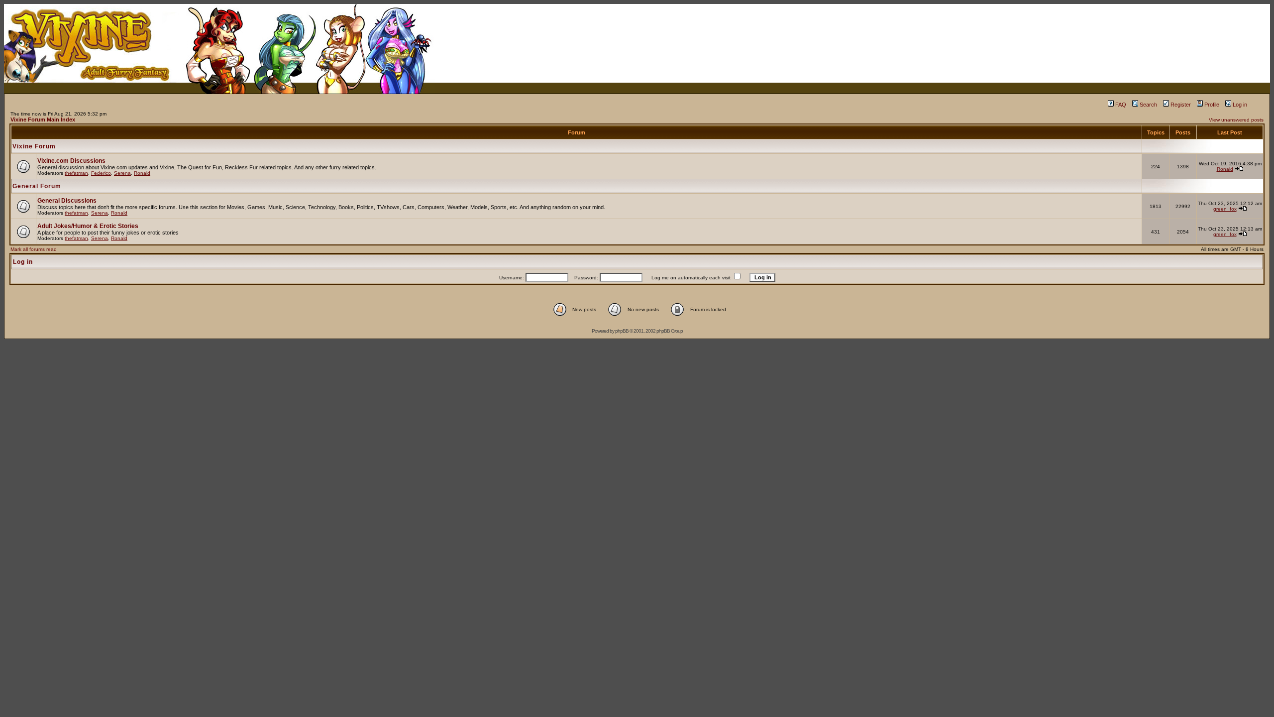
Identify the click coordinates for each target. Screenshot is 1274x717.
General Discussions (67, 200)
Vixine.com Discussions (71, 160)
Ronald (142, 173)
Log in (1240, 105)
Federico (101, 173)
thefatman (76, 173)
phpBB (622, 331)
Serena (122, 173)
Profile (1211, 105)
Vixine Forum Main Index (42, 119)
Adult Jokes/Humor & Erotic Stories (87, 226)
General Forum (36, 186)
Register (1180, 105)
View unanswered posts (1236, 119)
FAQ (1120, 105)
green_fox (1225, 209)
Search (1148, 105)
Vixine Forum (34, 146)
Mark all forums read (33, 249)
